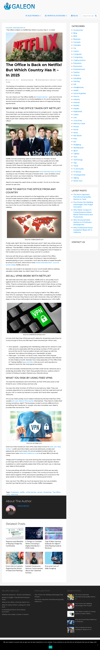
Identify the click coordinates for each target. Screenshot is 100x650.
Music (75, 133)
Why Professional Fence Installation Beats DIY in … (83, 628)
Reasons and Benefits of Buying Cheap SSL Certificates (14, 544)
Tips (75, 163)
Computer (77, 54)
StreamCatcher (42, 97)
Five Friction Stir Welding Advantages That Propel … (49, 596)
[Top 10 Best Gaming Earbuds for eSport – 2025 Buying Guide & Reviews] (53, 533)
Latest (76, 114)
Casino (76, 51)
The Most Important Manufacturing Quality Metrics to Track (82, 197)
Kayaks (76, 108)
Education (77, 63)
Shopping (77, 145)
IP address (14, 492)
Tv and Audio (78, 169)
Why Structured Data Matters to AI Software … (86, 620)
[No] (98, 645)
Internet (52, 80)
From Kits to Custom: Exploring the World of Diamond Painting (14, 568)
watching (14, 494)
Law (75, 117)
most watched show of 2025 (50, 171)
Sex (74, 142)
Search (96, 16)
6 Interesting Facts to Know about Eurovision (13, 611)
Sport (75, 151)
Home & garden (79, 93)
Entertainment (43, 80)
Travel (75, 166)
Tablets (76, 154)
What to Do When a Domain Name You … (16, 602)
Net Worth (77, 136)
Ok (50, 647)
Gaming (76, 81)
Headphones (78, 87)
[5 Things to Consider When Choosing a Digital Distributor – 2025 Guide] (34, 533)
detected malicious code (29, 453)
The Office (56, 492)
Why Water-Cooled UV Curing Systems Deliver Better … (85, 612)
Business (76, 39)
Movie (75, 130)
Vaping (76, 178)
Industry (76, 99)
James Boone (28, 80)
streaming (47, 492)
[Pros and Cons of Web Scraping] (53, 558)
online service (31, 492)
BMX (75, 36)
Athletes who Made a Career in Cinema (15, 614)
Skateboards (78, 148)
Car (74, 48)
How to (76, 96)
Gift (74, 84)
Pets (75, 139)
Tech (75, 157)
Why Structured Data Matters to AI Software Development (82, 222)
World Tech (77, 181)
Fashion (76, 72)
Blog (75, 16)
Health (76, 90)
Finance (76, 75)
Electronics (77, 66)
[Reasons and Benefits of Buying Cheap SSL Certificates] (14, 533)
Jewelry (76, 105)
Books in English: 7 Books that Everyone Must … (16, 598)
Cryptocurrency (79, 60)
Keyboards (77, 111)
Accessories (78, 30)
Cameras (76, 42)
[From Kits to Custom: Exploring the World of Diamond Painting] (14, 558)
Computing (77, 57)
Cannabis (77, 45)
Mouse (76, 127)
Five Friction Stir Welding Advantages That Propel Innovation (83, 204)
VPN (8, 494)
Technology (78, 160)
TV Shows (77, 172)
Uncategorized (79, 175)
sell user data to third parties (23, 401)
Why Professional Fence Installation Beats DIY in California (82, 230)
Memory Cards (79, 123)
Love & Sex (77, 120)
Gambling (77, 78)
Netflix (22, 492)
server (39, 492)
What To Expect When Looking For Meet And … (16, 606)
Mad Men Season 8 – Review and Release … (17, 595)
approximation (28, 362)
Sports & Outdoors (56, 16)
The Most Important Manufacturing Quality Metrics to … (49, 600)
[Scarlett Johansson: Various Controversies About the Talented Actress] (34, 558)
